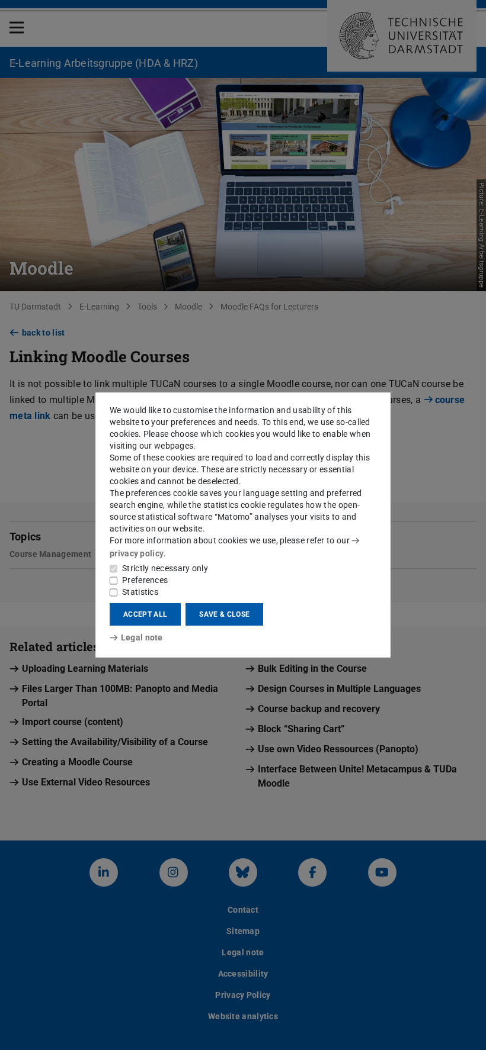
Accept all (145, 614)
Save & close (224, 614)
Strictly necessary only (165, 568)
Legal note (142, 637)
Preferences (145, 580)
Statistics (140, 592)
